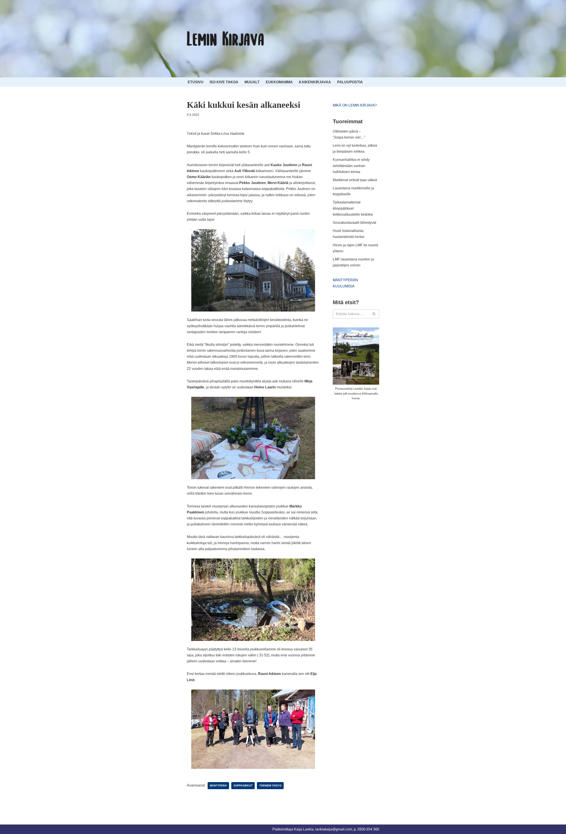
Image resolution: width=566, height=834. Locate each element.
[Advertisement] (366, 437)
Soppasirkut (242, 785)
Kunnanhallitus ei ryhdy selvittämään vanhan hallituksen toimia (351, 165)
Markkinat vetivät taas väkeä (355, 180)
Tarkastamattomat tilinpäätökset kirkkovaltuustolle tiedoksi (353, 208)
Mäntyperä (218, 785)
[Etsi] (374, 314)
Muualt (252, 82)
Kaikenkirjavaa (315, 82)
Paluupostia (350, 82)
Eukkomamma (279, 82)
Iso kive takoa (224, 82)
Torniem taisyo (270, 785)
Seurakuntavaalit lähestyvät (354, 222)
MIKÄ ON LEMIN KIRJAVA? (355, 105)
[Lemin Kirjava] (225, 38)
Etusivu (195, 82)
